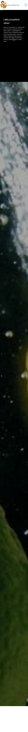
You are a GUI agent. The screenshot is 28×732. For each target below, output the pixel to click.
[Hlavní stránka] (12, 4)
